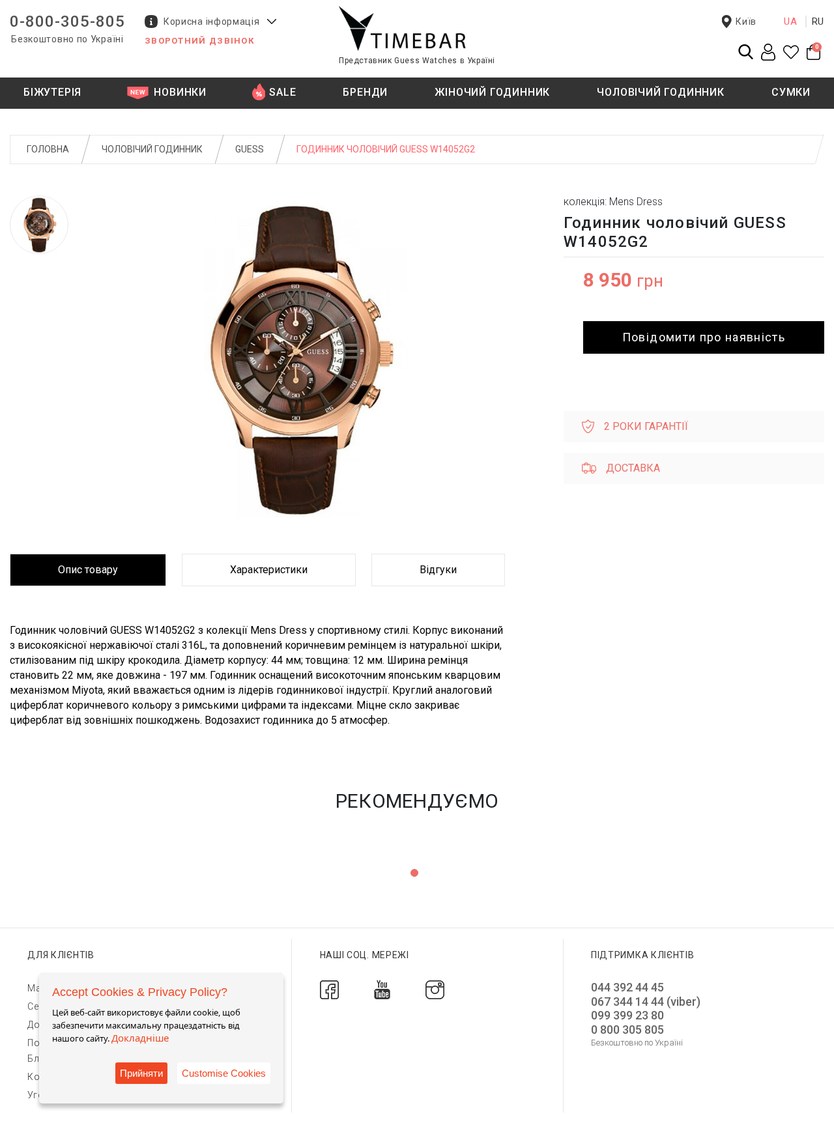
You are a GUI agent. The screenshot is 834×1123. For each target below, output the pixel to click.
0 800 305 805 (627, 1029)
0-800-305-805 (67, 21)
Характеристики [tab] (269, 569)
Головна (48, 149)
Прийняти (141, 1073)
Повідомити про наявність (703, 337)
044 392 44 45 (627, 987)
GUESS (249, 149)
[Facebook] (329, 989)
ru (818, 21)
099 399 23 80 (627, 1015)
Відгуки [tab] (438, 569)
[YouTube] (382, 989)
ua (791, 21)
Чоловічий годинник (152, 149)
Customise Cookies (224, 1073)
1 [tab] (414, 873)
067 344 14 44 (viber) (645, 1001)
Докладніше (140, 1037)
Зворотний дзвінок (199, 40)
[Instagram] (434, 989)
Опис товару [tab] (88, 569)
